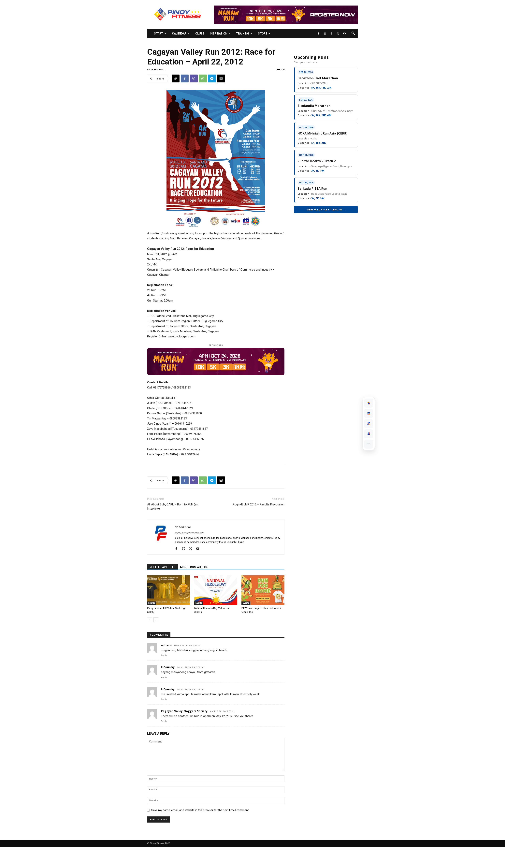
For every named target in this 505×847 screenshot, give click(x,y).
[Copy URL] (176, 78)
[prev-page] (149, 619)
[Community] (368, 433)
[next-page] (155, 619)
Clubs (199, 33)
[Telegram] (212, 78)
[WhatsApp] (203, 78)
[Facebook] (318, 33)
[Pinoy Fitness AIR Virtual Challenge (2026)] (168, 590)
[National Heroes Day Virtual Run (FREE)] (215, 590)
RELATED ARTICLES (162, 567)
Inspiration (218, 33)
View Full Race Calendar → (326, 209)
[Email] (221, 78)
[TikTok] (331, 33)
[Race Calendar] (368, 413)
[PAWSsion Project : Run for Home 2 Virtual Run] (262, 590)
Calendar (179, 33)
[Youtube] (344, 33)
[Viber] (194, 78)
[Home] (368, 403)
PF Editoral (157, 69)
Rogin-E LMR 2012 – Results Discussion (258, 504)
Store (262, 33)
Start (158, 33)
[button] (353, 34)
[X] (338, 33)
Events (151, 603)
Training (242, 33)
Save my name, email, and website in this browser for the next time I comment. (200, 810)
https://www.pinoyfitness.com (189, 532)
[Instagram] (325, 33)
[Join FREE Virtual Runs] (368, 423)
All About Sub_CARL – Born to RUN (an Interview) (172, 506)
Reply (164, 655)
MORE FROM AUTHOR (194, 567)
